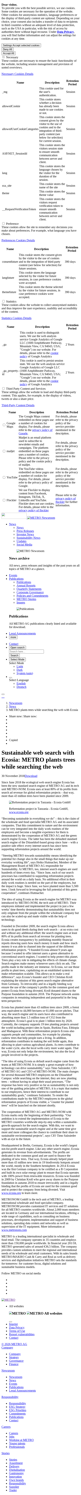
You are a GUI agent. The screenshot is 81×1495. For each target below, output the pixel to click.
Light (20, 666)
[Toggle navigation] (3, 694)
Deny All (7, 49)
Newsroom (48, 517)
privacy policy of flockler (34, 510)
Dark (20, 669)
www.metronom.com (14, 1230)
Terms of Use (17, 1331)
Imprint (13, 1324)
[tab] (40, 74)
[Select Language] (10, 677)
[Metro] (22, 517)
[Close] (10, 1321)
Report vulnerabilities (21, 1334)
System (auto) (25, 673)
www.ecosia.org (18, 812)
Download (31, 776)
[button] (12, 524)
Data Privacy (16, 1327)
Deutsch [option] (21, 686)
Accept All (8, 53)
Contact (13, 1337)
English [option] (21, 683)
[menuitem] (48, 666)
